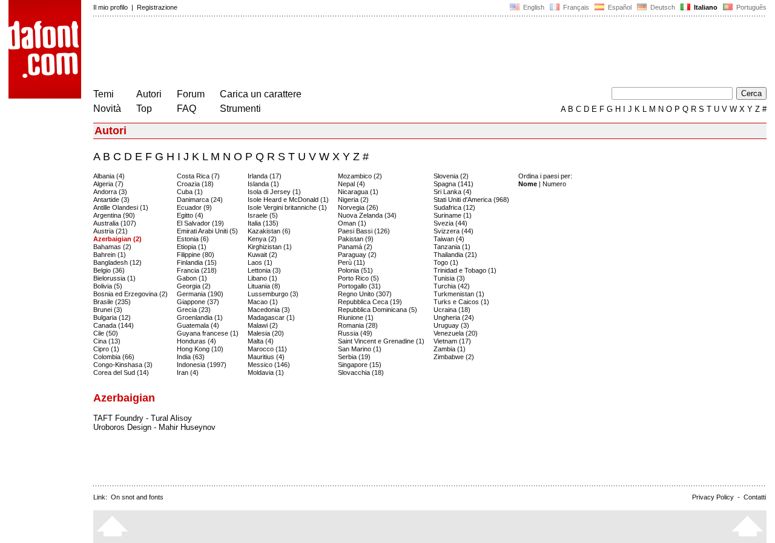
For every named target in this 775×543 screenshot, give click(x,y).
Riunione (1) (356, 317)
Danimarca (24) (200, 199)
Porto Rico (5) (358, 278)
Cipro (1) (106, 349)
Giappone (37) (198, 301)
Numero (554, 183)
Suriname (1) (453, 215)
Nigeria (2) (353, 199)
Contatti (755, 497)
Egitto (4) (190, 215)
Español (618, 7)
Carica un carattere (261, 94)
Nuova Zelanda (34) (367, 215)
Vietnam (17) (452, 341)
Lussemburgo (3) (273, 294)
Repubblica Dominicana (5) (377, 309)
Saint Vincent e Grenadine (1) (381, 341)
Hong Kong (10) (200, 349)
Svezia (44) (450, 223)
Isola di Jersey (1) (274, 191)
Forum (191, 94)
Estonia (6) (193, 238)
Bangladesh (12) (117, 262)
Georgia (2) (194, 286)
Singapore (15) (359, 364)
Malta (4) (261, 341)
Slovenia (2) (451, 176)
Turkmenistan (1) (459, 294)
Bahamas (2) (112, 246)
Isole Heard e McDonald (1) (288, 199)
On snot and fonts (137, 497)
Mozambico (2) (360, 176)
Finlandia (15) (197, 262)
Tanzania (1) (452, 246)
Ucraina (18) (452, 309)
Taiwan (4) (449, 238)
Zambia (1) (450, 349)
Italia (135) (263, 223)
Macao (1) (263, 301)
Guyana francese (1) (208, 333)
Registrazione (157, 7)
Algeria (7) (108, 183)
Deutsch (662, 7)
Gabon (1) (192, 278)
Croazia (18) (195, 183)
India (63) (191, 356)
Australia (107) (114, 223)
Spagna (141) (453, 183)
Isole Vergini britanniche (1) (287, 207)
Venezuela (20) (456, 333)
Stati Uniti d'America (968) (471, 199)
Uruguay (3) (451, 325)
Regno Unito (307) (365, 294)
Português (750, 7)
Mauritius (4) (266, 356)
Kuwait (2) (262, 254)
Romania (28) (358, 325)
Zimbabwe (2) (454, 356)
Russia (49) (355, 333)
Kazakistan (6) (269, 231)
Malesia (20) (266, 333)
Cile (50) (105, 333)
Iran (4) (188, 372)
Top (144, 108)
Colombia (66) (113, 356)
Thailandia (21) (455, 254)
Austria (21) (110, 231)
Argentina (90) (114, 215)
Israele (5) (263, 215)
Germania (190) (200, 294)
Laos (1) (260, 262)
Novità (107, 108)
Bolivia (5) (107, 286)
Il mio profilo (110, 7)
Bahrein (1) (109, 254)
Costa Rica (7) (198, 176)
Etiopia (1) (191, 246)
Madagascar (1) (271, 317)
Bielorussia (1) (114, 278)
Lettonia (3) (264, 270)
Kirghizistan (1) (270, 246)
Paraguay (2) (357, 254)
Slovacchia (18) (361, 372)
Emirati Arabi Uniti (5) (207, 231)
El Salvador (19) (200, 223)
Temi (103, 94)
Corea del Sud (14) (121, 372)
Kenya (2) (262, 238)
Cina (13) (106, 341)
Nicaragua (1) (358, 191)
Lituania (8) (264, 286)
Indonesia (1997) (201, 364)
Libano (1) (262, 278)
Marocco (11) (267, 349)
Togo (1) (446, 262)
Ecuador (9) (194, 207)
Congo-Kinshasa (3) (123, 364)
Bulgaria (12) (112, 317)
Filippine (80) (195, 254)
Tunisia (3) (449, 278)
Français (575, 7)
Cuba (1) (190, 191)
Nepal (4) (351, 183)
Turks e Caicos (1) (461, 301)
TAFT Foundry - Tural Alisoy (142, 418)
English (532, 7)
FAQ (186, 108)
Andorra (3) (110, 191)
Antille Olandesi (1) (120, 207)
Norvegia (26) (358, 207)
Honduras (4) (196, 341)
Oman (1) (352, 223)
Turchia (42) (452, 286)
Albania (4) (109, 176)
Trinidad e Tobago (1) (465, 270)
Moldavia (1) (266, 372)
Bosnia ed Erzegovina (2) (130, 294)
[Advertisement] (313, 53)
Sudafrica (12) (454, 207)
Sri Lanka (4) (453, 191)
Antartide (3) (111, 199)
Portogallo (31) (359, 286)
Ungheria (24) (454, 317)
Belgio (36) (109, 270)
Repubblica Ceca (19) (370, 301)
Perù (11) (351, 262)
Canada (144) (113, 325)
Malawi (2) (263, 325)
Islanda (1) (263, 183)
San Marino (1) (359, 349)
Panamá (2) (355, 246)
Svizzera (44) (453, 231)
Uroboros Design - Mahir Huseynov (154, 427)
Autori (149, 94)
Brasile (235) (112, 301)
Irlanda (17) (265, 176)
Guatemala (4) (198, 325)
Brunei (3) (107, 309)
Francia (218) (197, 270)
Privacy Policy (713, 497)
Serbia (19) (354, 356)
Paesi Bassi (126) (364, 231)
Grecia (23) (194, 309)
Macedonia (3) (269, 309)
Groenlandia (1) (200, 317)
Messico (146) (269, 364)
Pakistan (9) (356, 238)
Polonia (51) (355, 270)
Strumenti (240, 108)
